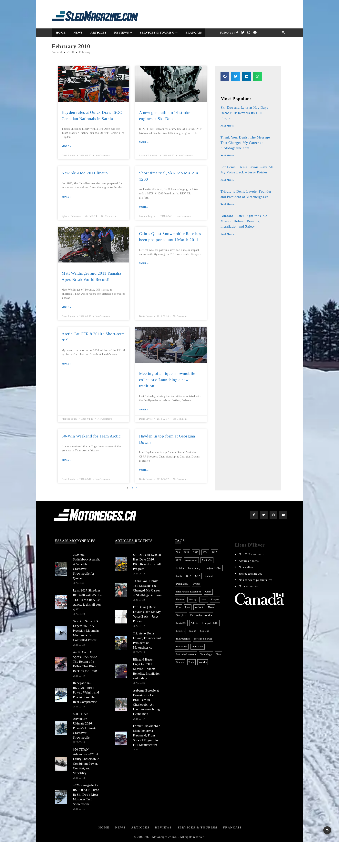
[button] (225, 76)
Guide (208, 591)
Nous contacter (249, 586)
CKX (198, 576)
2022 (186, 552)
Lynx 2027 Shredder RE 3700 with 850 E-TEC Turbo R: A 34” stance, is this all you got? (87, 600)
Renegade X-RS (210, 623)
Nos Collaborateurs (251, 554)
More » (66, 146)
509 (178, 552)
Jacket (203, 599)
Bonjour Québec (213, 568)
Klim (178, 607)
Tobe (218, 654)
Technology (206, 654)
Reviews (121, 32)
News (78, 32)
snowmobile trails (203, 638)
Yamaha (203, 662)
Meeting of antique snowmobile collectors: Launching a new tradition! (167, 379)
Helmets (180, 599)
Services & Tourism (157, 32)
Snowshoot (182, 646)
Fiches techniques (250, 573)
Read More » (228, 125)
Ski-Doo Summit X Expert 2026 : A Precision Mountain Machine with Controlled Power (86, 631)
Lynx (187, 607)
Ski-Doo (204, 631)
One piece (181, 615)
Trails (191, 662)
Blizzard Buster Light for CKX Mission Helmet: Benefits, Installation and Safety (244, 221)
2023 (195, 552)
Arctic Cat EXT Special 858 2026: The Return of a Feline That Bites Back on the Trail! (85, 662)
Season (192, 631)
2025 (214, 552)
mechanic (199, 607)
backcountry (194, 568)
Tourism (180, 662)
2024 (205, 552)
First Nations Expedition (188, 591)
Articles (98, 32)
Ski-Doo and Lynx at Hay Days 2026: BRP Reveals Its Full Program (244, 113)
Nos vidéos (246, 567)
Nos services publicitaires (255, 579)
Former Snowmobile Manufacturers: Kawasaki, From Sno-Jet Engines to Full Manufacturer (146, 735)
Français (194, 32)
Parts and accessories (201, 615)
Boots (179, 576)
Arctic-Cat (207, 560)
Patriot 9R (181, 623)
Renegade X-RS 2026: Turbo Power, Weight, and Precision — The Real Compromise (86, 692)
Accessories (191, 560)
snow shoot (197, 646)
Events (196, 583)
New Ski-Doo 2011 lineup (85, 173)
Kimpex (215, 599)
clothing (209, 576)
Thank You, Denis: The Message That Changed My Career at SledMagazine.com (245, 142)
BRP (188, 576)
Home (61, 32)
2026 (178, 560)
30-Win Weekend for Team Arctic (91, 436)
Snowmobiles (183, 638)
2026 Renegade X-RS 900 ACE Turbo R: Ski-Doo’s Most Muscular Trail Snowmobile (86, 795)
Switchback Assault (186, 654)
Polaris (194, 623)
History (192, 599)
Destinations (182, 583)
